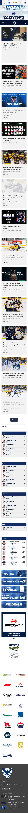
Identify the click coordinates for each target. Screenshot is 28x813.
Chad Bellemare (10, 483)
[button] (3, 33)
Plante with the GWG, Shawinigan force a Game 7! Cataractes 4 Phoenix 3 (13, 198)
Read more (5, 88)
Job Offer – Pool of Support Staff (15, 802)
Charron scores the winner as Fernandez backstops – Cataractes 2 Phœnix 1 (14, 345)
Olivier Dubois (10, 479)
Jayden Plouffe (10, 449)
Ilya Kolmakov (10, 444)
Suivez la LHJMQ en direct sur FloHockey (11, 784)
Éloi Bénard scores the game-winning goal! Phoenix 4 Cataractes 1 (13, 404)
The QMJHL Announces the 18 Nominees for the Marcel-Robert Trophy (13, 285)
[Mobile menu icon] (2, 23)
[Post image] (3, 796)
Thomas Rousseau (11, 440)
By (15, 47)
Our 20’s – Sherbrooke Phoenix (15, 807)
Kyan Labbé (9, 527)
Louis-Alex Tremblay (12, 436)
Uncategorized (6, 85)
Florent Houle (10, 453)
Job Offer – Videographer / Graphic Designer (12, 45)
